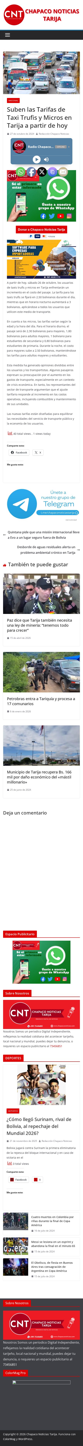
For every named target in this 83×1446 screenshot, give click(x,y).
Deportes (13, 1111)
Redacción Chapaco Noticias (54, 133)
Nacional (13, 100)
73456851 (10, 1364)
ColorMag (9, 1439)
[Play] (37, 160)
